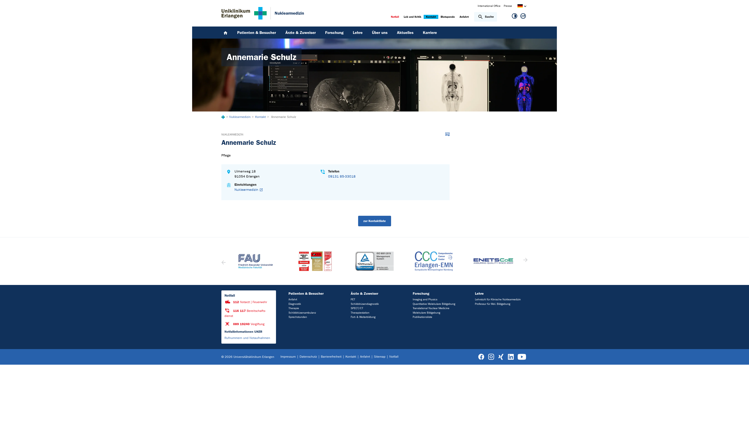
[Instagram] (491, 357)
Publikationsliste (422, 317)
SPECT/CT (357, 308)
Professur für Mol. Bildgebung (492, 304)
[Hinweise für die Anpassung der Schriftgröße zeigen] (523, 16)
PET (353, 299)
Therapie (293, 308)
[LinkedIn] (511, 357)
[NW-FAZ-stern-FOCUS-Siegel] (315, 261)
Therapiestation (360, 312)
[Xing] (501, 357)
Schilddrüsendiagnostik (365, 304)
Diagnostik (294, 304)
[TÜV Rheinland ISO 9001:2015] (374, 261)
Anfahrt (292, 299)
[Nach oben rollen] (741, 413)
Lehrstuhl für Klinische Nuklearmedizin (498, 299)
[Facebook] (481, 357)
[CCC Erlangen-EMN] (433, 261)
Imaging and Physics (425, 299)
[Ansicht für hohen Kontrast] (514, 16)
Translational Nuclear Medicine (431, 308)
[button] (525, 261)
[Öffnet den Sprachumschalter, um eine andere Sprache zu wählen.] (520, 6)
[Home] (225, 33)
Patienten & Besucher (306, 293)
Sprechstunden (297, 317)
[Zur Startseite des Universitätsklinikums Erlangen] (244, 13)
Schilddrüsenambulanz (302, 312)
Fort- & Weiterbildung (363, 317)
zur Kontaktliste (374, 221)
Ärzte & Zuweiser (364, 293)
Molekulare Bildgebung (426, 312)
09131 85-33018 (342, 176)
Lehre (479, 293)
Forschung (421, 293)
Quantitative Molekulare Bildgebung (434, 304)
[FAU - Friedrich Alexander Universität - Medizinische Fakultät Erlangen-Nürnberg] (255, 261)
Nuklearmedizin (232, 134)
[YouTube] (522, 357)
